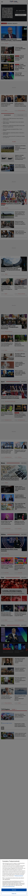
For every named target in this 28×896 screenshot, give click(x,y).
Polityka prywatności (19, 875)
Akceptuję (14, 889)
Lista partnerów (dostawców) (8, 886)
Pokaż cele (14, 893)
